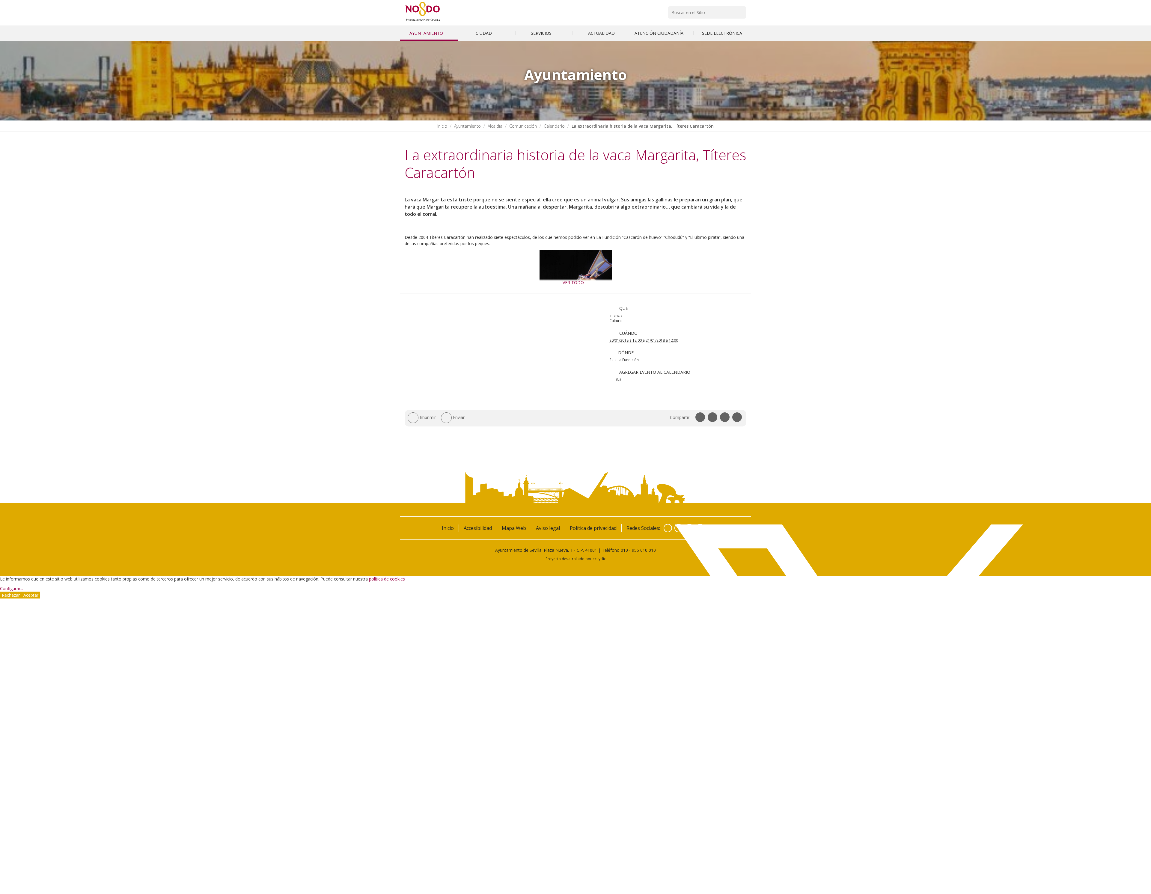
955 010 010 (644, 550)
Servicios (542, 33)
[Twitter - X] (678, 528)
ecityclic (599, 558)
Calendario (554, 126)
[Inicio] (423, 21)
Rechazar (11, 595)
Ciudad (484, 33)
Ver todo (573, 282)
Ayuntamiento (426, 33)
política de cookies (387, 579)
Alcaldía (495, 126)
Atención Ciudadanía (660, 33)
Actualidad (601, 33)
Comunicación (523, 126)
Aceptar (30, 595)
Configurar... (11, 588)
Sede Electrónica (722, 33)
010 (624, 550)
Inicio (442, 126)
